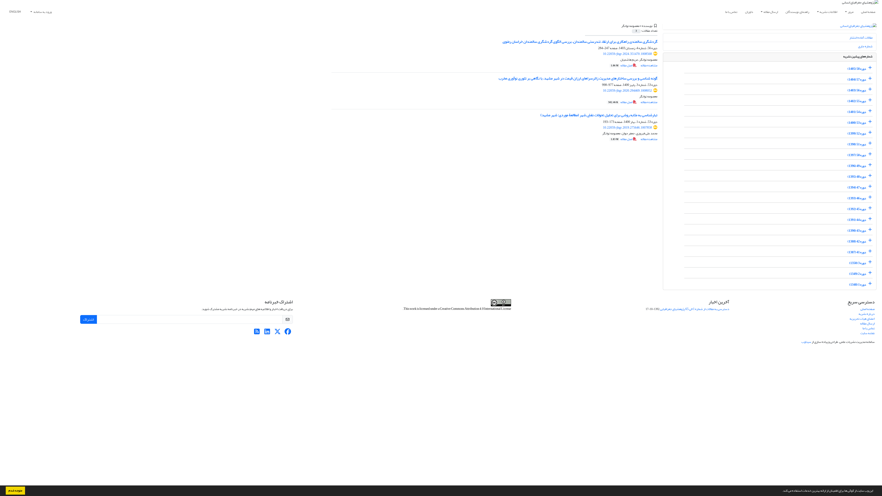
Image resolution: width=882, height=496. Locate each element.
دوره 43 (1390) (857, 231)
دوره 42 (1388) (857, 241)
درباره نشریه (867, 314)
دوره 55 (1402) (857, 101)
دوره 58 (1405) (857, 69)
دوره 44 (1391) (857, 220)
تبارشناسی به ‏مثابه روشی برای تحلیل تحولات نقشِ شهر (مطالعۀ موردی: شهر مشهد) (598, 115)
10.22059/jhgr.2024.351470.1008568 (627, 54)
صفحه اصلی (868, 12)
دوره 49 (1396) (857, 166)
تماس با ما (731, 12)
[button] (781, 491)
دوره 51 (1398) (857, 144)
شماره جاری (865, 46)
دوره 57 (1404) (857, 79)
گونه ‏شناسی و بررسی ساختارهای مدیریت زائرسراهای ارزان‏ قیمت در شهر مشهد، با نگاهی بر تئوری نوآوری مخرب (578, 78)
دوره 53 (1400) (857, 123)
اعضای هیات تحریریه (862, 319)
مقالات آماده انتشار (861, 37)
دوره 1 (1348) (857, 285)
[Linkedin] (267, 333)
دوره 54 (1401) (857, 112)
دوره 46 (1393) (857, 198)
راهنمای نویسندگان (797, 12)
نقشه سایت (867, 333)
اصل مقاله (622, 65)
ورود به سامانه (42, 12)
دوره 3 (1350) (857, 263)
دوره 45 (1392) (857, 209)
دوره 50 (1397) (857, 155)
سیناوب (806, 342)
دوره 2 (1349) (857, 274)
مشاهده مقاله (649, 65)
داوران (749, 12)
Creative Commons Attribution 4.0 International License (475, 309)
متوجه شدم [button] (15, 490)
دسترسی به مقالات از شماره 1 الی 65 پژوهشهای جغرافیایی (694, 309)
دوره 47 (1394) (857, 187)
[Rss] (257, 333)
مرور (851, 12)
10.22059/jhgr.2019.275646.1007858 (627, 127)
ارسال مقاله (770, 12)
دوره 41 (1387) (857, 252)
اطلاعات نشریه (828, 12)
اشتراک (88, 319)
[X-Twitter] (278, 333)
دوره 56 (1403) (857, 90)
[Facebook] (288, 333)
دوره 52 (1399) (857, 133)
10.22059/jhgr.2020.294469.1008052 (627, 90)
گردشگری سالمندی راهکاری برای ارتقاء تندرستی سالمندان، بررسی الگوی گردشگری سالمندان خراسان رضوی (580, 41)
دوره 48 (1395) (857, 177)
